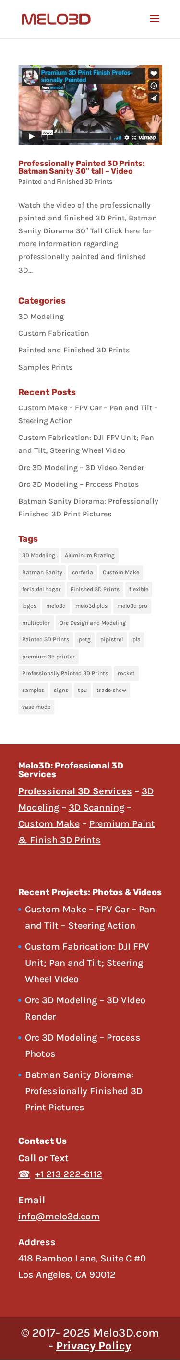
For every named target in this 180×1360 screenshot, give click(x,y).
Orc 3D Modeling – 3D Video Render (81, 467)
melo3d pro (132, 606)
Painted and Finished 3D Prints (65, 181)
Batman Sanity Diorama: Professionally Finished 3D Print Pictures (84, 1091)
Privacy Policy (93, 1345)
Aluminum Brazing (90, 555)
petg (85, 639)
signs (61, 690)
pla (136, 639)
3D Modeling (41, 316)
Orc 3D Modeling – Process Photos (78, 484)
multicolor (36, 622)
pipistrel (111, 639)
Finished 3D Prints (95, 589)
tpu (82, 690)
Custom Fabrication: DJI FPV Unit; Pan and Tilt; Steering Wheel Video (87, 963)
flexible (138, 589)
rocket (126, 673)
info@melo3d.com (59, 1216)
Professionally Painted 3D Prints (65, 673)
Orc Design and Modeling (93, 622)
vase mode (36, 706)
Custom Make (121, 572)
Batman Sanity (42, 572)
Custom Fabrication (53, 333)
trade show (111, 690)
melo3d (56, 606)
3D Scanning (96, 807)
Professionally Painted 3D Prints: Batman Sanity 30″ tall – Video (81, 167)
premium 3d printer (48, 656)
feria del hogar (41, 589)
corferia (82, 572)
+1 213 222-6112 (68, 1174)
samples (33, 690)
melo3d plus (91, 606)
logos (29, 606)
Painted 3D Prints (45, 639)
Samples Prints (45, 367)
